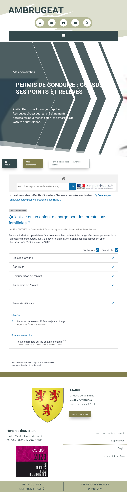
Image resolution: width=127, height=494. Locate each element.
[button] (63, 258)
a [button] (63, 36)
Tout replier (89, 250)
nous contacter (80, 414)
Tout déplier (108, 250)
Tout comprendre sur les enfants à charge (40, 341)
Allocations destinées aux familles (74, 195)
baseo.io (38, 365)
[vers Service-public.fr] (95, 187)
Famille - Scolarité (43, 195)
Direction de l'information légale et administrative (32, 362)
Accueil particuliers (20, 195)
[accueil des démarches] (63, 179)
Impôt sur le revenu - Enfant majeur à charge (41, 321)
